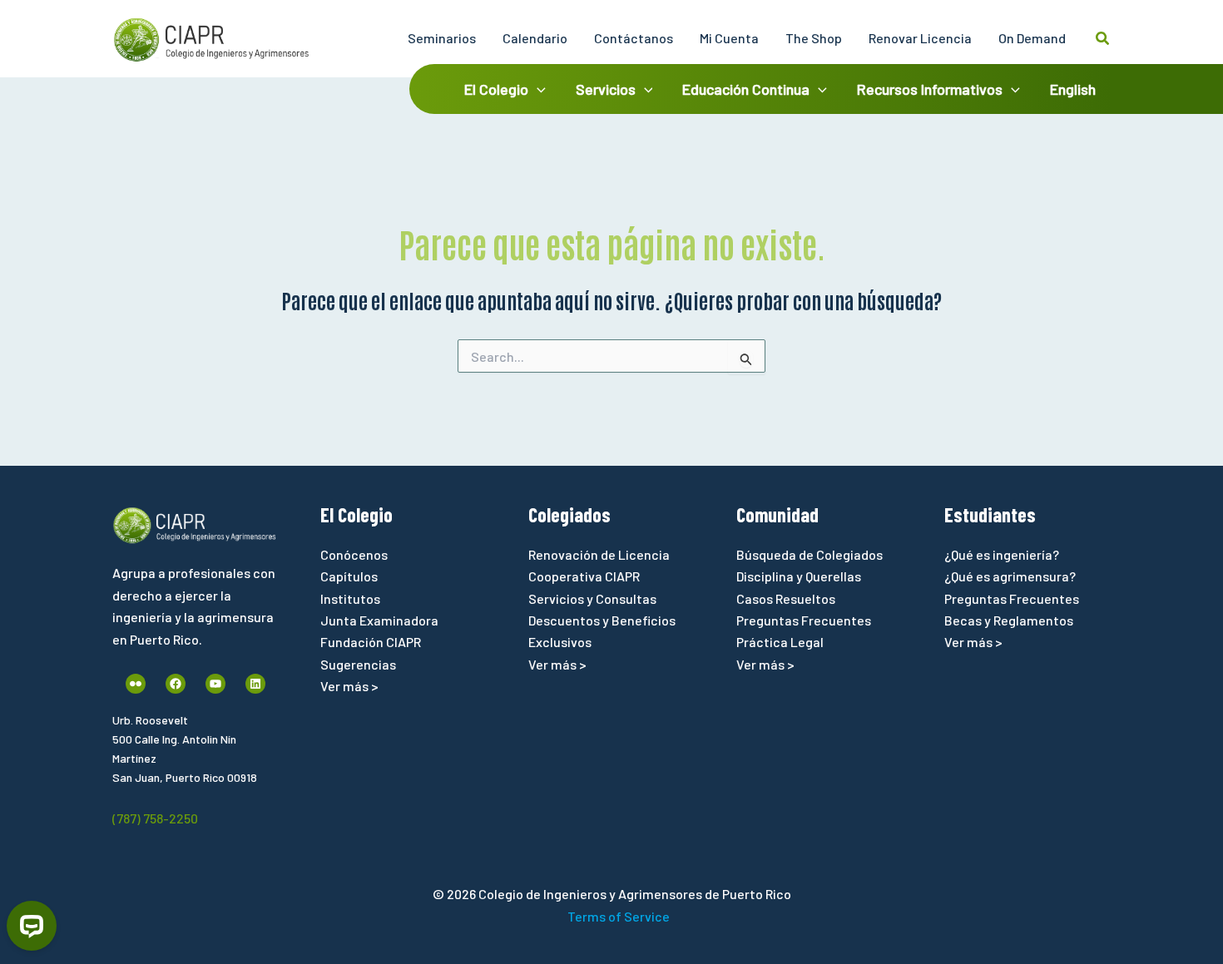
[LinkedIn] (255, 684)
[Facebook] (176, 684)
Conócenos (354, 554)
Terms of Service (618, 916)
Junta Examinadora (379, 620)
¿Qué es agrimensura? (1010, 576)
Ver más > (349, 686)
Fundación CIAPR (370, 642)
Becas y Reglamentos (1008, 620)
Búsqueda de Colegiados (809, 554)
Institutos (350, 598)
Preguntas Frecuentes (803, 620)
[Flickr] (136, 684)
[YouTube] (215, 684)
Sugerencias (358, 664)
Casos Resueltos (785, 598)
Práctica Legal (780, 642)
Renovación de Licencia (599, 554)
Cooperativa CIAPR (584, 576)
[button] (1103, 38)
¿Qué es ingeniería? (1001, 554)
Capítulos (349, 576)
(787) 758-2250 (155, 818)
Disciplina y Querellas (798, 576)
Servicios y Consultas (592, 598)
